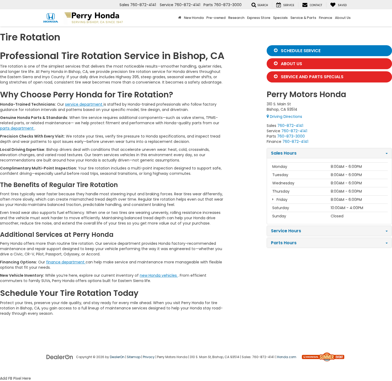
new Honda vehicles (159, 275)
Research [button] (236, 17)
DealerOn (117, 357)
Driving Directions (285, 116)
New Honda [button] (194, 17)
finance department (66, 262)
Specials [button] (280, 17)
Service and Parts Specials (311, 77)
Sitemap (134, 357)
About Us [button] (343, 17)
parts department (17, 128)
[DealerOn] (59, 356)
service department (84, 104)
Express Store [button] (258, 17)
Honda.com (286, 357)
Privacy (149, 357)
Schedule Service (300, 51)
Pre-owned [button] (216, 17)
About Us (291, 64)
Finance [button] (325, 17)
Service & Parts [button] (303, 17)
